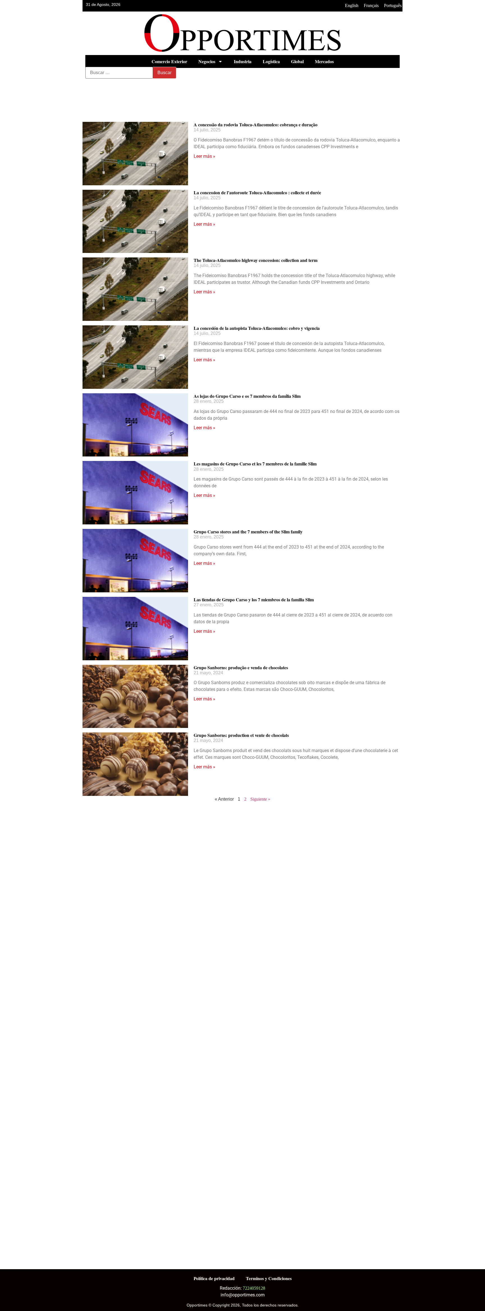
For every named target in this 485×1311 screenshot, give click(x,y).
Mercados (324, 61)
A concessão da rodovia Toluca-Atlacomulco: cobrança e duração (255, 124)
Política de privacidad (214, 1278)
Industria (242, 61)
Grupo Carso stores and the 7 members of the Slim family (248, 531)
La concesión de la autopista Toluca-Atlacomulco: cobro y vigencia (257, 328)
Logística (271, 61)
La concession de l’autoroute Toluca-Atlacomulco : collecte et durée (257, 192)
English (351, 5)
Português (393, 5)
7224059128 (254, 1288)
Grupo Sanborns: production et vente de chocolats (241, 735)
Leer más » (204, 156)
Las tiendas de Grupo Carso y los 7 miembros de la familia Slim (254, 599)
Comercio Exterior (169, 61)
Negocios (206, 61)
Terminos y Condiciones (269, 1278)
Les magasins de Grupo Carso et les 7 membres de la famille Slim (255, 463)
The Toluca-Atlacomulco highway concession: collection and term (255, 260)
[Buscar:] (119, 73)
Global (297, 61)
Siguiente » (260, 799)
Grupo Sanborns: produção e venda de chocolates (241, 667)
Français (371, 5)
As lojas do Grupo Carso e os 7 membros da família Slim (247, 396)
